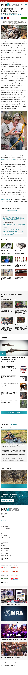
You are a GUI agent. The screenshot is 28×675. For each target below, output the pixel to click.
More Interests (13, 424)
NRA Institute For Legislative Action (8, 543)
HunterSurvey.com (5, 198)
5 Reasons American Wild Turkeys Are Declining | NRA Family (6, 310)
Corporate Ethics (17, 662)
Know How (4, 448)
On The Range (19, 14)
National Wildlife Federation (8, 159)
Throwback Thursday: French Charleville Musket (13, 358)
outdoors (5, 217)
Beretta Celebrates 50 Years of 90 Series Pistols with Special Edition (8, 376)
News (2, 14)
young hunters (15, 217)
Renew (13, 1)
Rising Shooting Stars (5, 537)
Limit (13, 448)
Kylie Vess (19, 219)
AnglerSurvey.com (5, 199)
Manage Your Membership (6, 555)
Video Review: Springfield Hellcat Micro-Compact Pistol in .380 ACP (9, 394)
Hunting (14, 14)
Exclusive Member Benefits (6, 552)
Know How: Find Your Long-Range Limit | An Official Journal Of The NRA (14, 445)
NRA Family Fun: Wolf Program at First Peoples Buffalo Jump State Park (9, 385)
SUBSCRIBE (7, 500)
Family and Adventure (5, 528)
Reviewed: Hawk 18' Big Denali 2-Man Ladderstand (9, 401)
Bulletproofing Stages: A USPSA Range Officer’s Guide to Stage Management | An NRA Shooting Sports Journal (14, 459)
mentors (9, 218)
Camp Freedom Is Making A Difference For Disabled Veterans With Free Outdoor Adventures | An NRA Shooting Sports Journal (21, 312)
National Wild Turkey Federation (10, 219)
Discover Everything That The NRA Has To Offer (13, 639)
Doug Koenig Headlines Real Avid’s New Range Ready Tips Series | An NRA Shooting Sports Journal (13, 455)
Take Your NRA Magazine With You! (10, 604)
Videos (2, 539)
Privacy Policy (3, 662)
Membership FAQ (4, 554)
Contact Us (3, 515)
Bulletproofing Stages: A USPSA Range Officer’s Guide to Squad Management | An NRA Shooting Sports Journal (14, 451)
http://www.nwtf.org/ (12, 210)
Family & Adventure (8, 14)
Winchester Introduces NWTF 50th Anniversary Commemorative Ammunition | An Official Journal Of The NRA (21, 327)
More (9, 338)
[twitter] (5, 17)
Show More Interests (17, 486)
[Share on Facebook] (2, 17)
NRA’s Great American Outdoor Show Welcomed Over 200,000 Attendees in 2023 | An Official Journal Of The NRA (6, 328)
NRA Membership (4, 550)
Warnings (2, 664)
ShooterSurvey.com (16, 198)
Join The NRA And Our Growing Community (12, 622)
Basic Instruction (6, 427)
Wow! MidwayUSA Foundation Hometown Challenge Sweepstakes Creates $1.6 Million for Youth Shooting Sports (9, 368)
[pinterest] (8, 17)
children (10, 217)
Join (10, 1)
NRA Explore (3, 545)
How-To (2, 530)
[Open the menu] (25, 4)
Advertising (3, 516)
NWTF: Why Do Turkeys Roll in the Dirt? (13, 231)
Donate (16, 1)
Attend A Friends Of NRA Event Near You (12, 657)
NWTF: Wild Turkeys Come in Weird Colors (14, 224)
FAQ (7, 664)
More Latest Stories (17, 412)
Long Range (9, 448)
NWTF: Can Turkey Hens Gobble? (11, 229)
